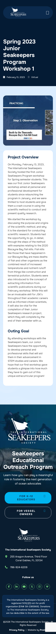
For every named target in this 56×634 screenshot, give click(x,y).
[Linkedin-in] (16, 586)
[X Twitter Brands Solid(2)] (32, 586)
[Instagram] (39, 586)
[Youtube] (24, 586)
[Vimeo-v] (47, 586)
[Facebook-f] (9, 586)
